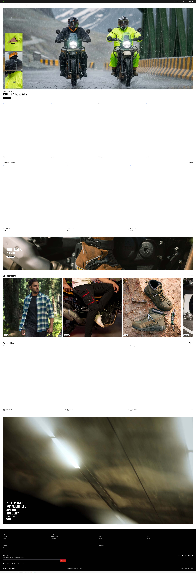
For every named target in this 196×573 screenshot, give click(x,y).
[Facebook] (182, 555)
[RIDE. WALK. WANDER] (98, 253)
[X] (185, 555)
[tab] (6, 162)
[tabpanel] (98, 198)
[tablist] (98, 162)
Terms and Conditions (12, 563)
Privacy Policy (22, 563)
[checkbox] (3, 563)
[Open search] (174, 1)
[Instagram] (189, 555)
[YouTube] (192, 555)
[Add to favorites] (65, 409)
